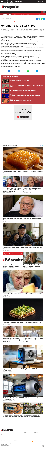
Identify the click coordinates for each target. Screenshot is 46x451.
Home (2, 12)
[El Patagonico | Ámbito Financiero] (18, 1)
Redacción (25, 432)
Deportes (29, 12)
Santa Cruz (35, 12)
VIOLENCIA (11, 99)
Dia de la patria (39, 424)
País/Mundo (22, 12)
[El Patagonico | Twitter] (2, 1)
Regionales (8, 12)
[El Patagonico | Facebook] (5, 1)
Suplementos (36, 429)
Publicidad (36, 431)
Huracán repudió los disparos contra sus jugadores (20, 100)
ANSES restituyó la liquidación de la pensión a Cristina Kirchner (23, 90)
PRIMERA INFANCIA (29, 424)
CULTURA (32, 14)
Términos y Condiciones (27, 437)
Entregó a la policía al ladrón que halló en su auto (20, 80)
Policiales (15, 12)
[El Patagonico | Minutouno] (11, 1)
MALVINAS (38, 14)
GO (33, 424)
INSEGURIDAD (15, 14)
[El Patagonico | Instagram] (8, 1)
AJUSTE (27, 14)
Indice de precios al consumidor (18, 424)
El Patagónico (3, 18)
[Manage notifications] (43, 446)
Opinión (2, 437)
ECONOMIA (11, 94)
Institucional (36, 432)
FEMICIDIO (11, 84)
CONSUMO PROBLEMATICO (6, 424)
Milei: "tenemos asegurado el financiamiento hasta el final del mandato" (25, 95)
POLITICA (22, 14)
